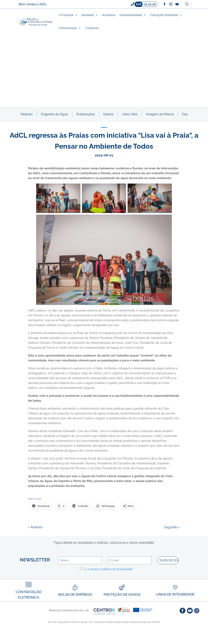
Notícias (27, 114)
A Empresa (66, 15)
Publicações (85, 114)
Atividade (87, 15)
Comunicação (68, 28)
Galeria (108, 114)
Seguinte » (172, 527)
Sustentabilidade (130, 15)
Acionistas (108, 15)
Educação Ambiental (164, 15)
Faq (184, 114)
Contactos (92, 28)
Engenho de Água (54, 114)
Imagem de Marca (160, 114)
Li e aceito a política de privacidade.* (109, 569)
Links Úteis (130, 114)
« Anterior (35, 527)
